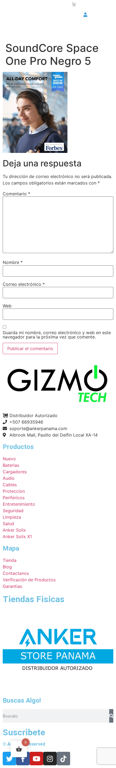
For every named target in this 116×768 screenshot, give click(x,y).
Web (7, 306)
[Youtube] (36, 758)
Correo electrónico (24, 284)
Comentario (16, 194)
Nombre (13, 262)
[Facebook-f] (23, 758)
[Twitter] (9, 758)
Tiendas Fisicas (33, 599)
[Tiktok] (63, 758)
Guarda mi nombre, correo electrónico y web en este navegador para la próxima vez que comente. (57, 334)
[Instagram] (50, 758)
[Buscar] (111, 716)
